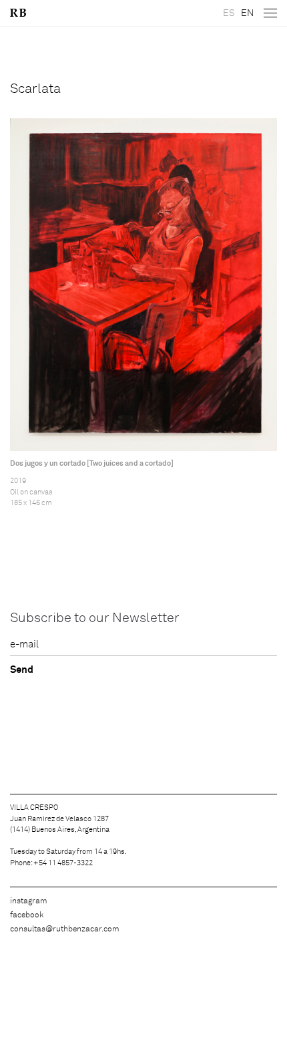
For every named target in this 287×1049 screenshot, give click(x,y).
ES (229, 13)
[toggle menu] (270, 13)
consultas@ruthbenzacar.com (64, 929)
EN (247, 13)
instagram (28, 901)
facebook (26, 915)
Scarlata (35, 89)
